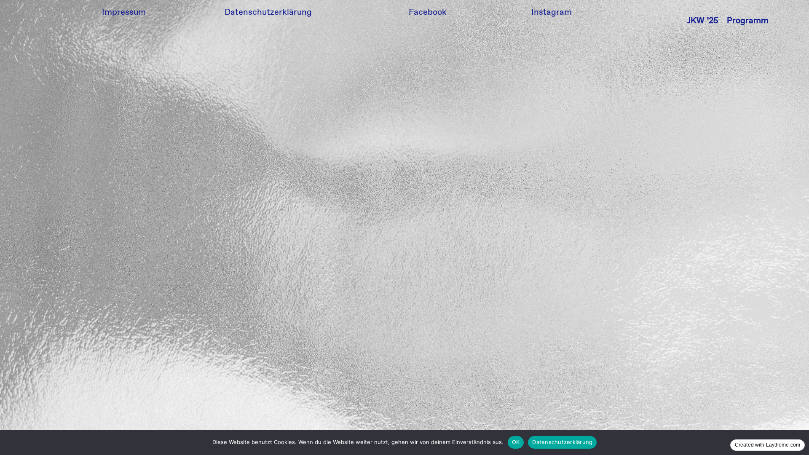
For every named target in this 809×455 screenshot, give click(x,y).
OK (516, 442)
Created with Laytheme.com (767, 445)
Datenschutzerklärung (562, 442)
